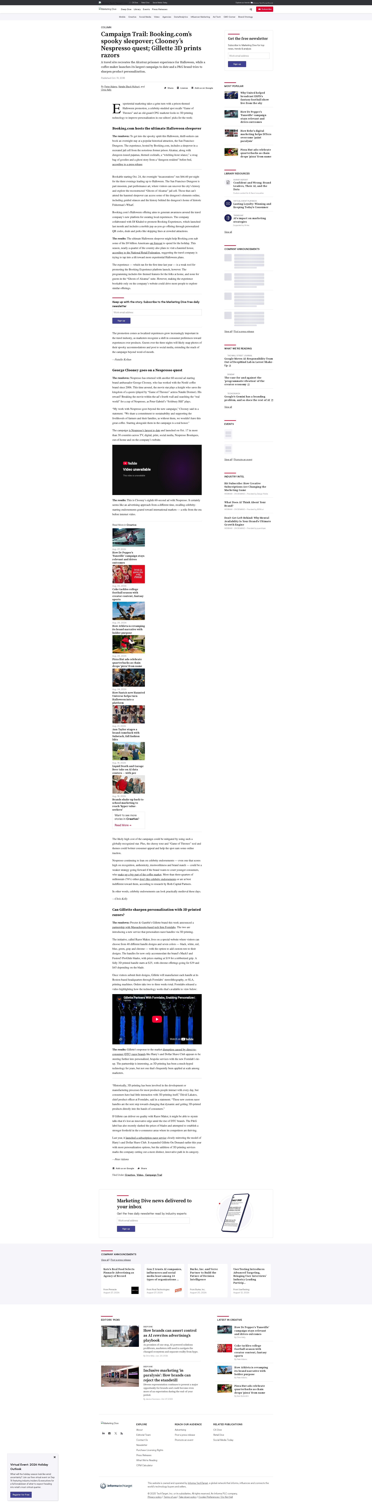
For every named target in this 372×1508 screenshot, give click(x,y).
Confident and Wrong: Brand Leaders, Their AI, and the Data (252, 186)
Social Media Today (160, 2)
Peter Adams (110, 86)
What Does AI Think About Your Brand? (245, 504)
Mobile (122, 17)
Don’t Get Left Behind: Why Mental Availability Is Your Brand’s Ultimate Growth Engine (247, 521)
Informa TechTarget (198, 1483)
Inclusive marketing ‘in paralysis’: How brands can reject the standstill (167, 1375)
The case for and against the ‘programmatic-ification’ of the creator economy (244, 381)
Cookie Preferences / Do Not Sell (215, 1497)
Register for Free (21, 1494)
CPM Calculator (144, 1465)
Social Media (145, 17)
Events (146, 9)
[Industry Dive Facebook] (109, 1433)
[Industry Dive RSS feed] (122, 1433)
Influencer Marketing (200, 17)
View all (228, 231)
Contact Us (142, 1439)
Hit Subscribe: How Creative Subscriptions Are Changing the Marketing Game (245, 487)
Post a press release (244, 331)
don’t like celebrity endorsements (158, 879)
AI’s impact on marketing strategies (249, 220)
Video (157, 17)
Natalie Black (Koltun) (129, 86)
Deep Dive (126, 9)
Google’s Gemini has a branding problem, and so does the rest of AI (247, 398)
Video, (141, 1174)
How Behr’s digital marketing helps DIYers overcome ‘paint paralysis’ (255, 136)
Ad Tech (217, 17)
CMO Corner (229, 17)
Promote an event (243, 459)
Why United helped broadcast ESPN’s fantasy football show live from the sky (254, 98)
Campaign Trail (153, 1174)
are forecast (156, 243)
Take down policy (188, 1497)
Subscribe (266, 9)
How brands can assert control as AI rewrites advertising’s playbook (170, 1335)
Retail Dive (145, 2)
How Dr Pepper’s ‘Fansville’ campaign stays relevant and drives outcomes (253, 117)
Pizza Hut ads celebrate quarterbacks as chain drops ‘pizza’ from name (255, 153)
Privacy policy (155, 1497)
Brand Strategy (245, 17)
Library (137, 9)
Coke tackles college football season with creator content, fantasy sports (250, 1351)
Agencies (166, 17)
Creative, (130, 1174)
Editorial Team (143, 1434)
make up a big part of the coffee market (139, 874)
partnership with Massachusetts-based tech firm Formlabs (144, 927)
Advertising (180, 1429)
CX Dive (135, 2)
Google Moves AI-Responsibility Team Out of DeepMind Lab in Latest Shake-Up (248, 362)
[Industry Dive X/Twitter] (115, 1433)
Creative (132, 17)
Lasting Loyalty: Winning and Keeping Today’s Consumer (252, 205)
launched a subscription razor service (146, 1137)
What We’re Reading (146, 1460)
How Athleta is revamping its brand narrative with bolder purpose (251, 1371)
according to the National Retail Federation (136, 252)
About (139, 1429)
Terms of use (170, 1497)
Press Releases (159, 9)
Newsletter (141, 1445)
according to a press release (127, 164)
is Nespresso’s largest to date (144, 430)
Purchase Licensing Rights (149, 1450)
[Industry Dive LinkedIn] (103, 1433)
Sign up (121, 320)
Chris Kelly (106, 89)
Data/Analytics (181, 17)
